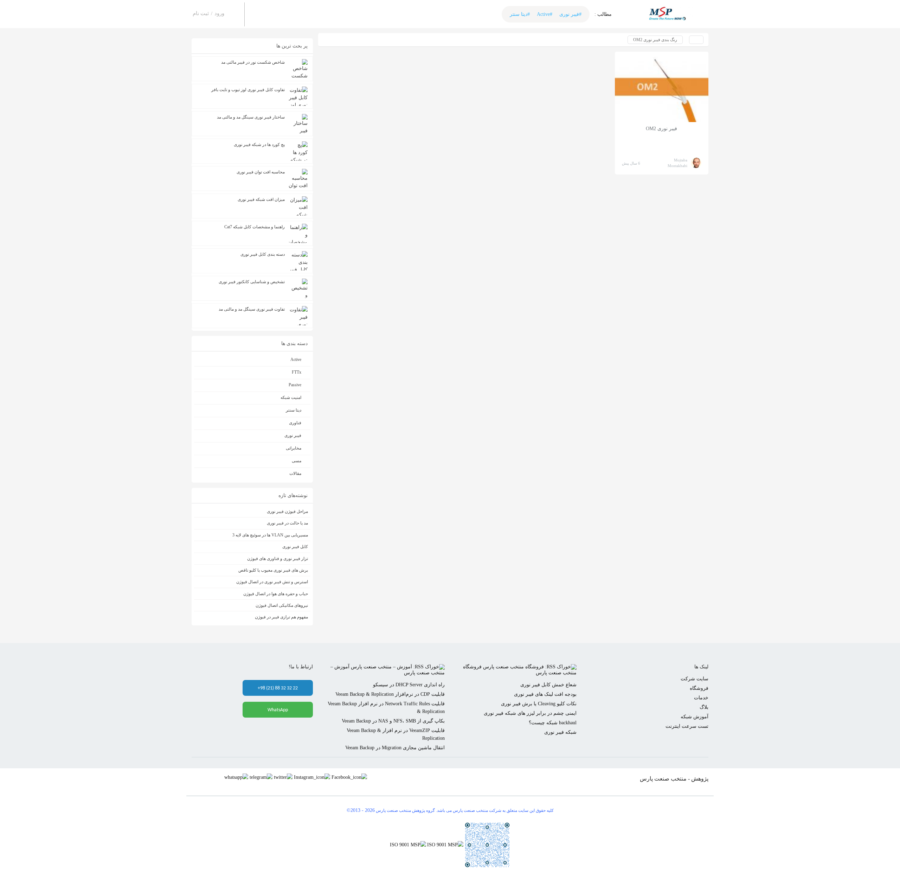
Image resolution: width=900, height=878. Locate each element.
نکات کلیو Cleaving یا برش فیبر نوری (539, 703)
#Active (544, 14)
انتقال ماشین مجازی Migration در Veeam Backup (395, 747)
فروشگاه (699, 688)
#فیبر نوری (570, 14)
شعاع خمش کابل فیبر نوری (548, 684)
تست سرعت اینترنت (687, 726)
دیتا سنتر (293, 410)
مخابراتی (293, 448)
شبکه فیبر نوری (560, 732)
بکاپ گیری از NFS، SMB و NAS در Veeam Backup (393, 721)
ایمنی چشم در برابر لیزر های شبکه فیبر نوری (530, 713)
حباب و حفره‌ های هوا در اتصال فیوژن (275, 593)
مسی (296, 460)
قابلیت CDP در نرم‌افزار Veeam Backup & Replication (390, 694)
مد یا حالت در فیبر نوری (287, 523)
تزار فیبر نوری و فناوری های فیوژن (277, 558)
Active (295, 359)
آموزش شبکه (694, 716)
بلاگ (704, 707)
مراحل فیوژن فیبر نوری (287, 511)
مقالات (295, 473)
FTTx (296, 372)
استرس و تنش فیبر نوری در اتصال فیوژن (272, 581)
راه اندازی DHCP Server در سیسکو (409, 684)
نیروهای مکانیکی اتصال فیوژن (282, 605)
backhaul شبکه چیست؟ (553, 722)
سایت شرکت (694, 678)
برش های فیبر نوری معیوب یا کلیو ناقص (273, 570)
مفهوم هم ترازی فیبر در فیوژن (281, 617)
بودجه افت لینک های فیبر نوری (545, 694)
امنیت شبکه (291, 397)
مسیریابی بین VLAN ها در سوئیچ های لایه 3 (270, 535)
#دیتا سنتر (520, 14)
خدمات (701, 697)
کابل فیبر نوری (295, 546)
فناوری (295, 422)
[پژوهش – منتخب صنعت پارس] (670, 14)
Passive (295, 384)
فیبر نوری (292, 435)
